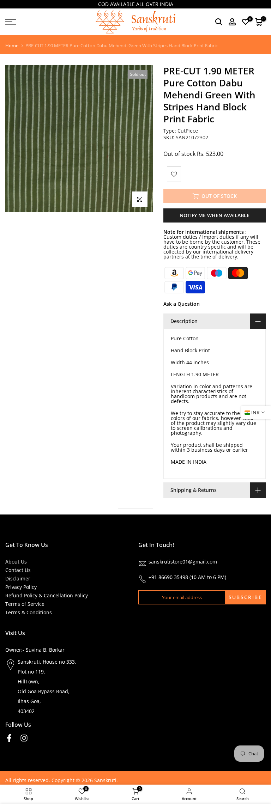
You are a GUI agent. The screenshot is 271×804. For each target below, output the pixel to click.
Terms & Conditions (28, 612)
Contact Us (18, 570)
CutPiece (187, 130)
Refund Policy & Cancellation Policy (46, 595)
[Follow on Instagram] (24, 738)
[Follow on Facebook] (9, 738)
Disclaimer (17, 578)
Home (11, 45)
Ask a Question (181, 303)
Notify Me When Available (214, 215)
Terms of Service (24, 604)
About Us (16, 561)
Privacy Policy (21, 587)
